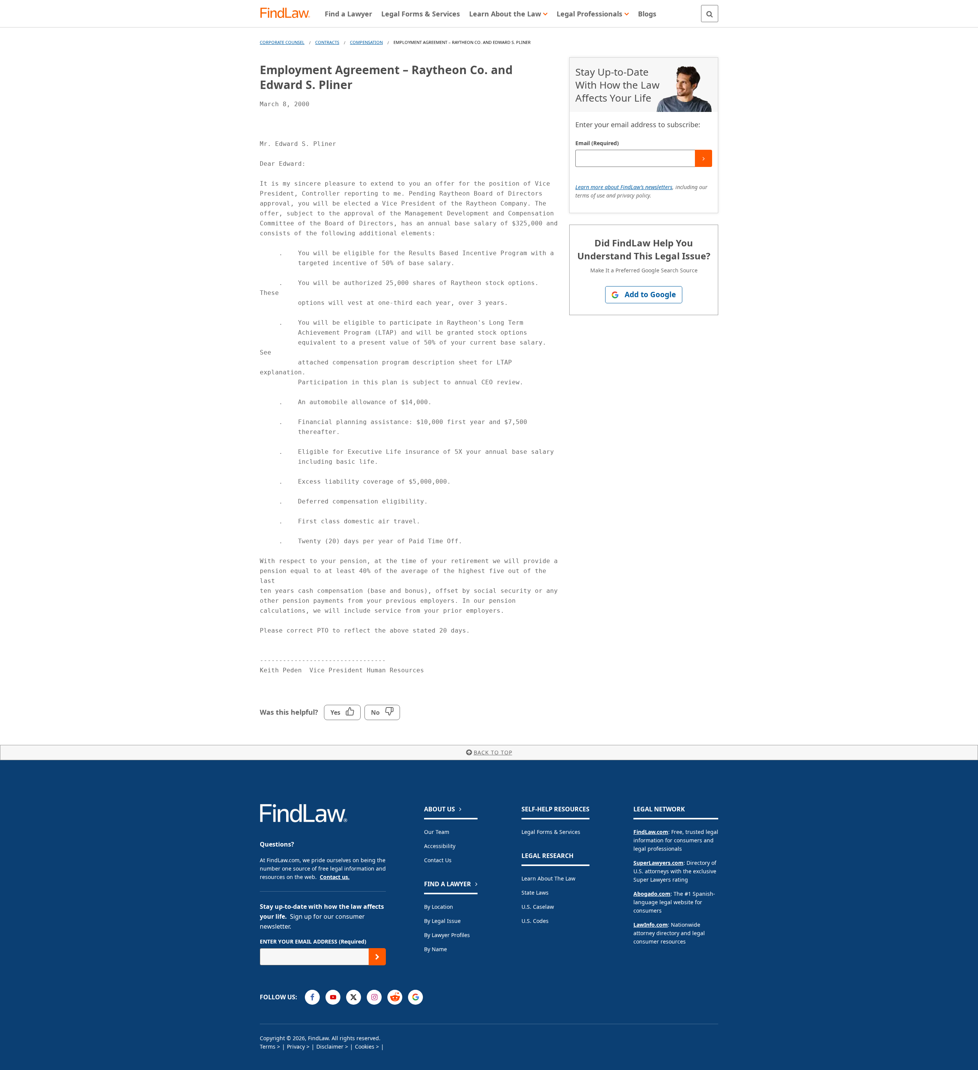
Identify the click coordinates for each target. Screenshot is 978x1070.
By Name (435, 949)
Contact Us (438, 860)
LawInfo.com (650, 924)
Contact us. (335, 877)
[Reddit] (394, 997)
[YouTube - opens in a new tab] (332, 997)
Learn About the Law (548, 878)
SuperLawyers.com (658, 862)
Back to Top (493, 752)
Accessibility (439, 846)
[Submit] (703, 158)
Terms (267, 1046)
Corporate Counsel (282, 42)
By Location (438, 906)
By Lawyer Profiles (447, 935)
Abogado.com (651, 893)
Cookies (364, 1046)
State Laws (535, 892)
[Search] (709, 13)
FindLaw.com (650, 831)
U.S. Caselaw (537, 906)
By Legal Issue (442, 920)
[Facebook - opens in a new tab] (312, 997)
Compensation (366, 42)
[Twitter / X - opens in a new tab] (353, 997)
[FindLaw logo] (288, 14)
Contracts (327, 42)
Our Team (436, 831)
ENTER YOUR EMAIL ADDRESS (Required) (313, 941)
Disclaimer (329, 1046)
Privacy (296, 1046)
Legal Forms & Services (550, 831)
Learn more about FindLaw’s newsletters (623, 187)
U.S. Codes (535, 920)
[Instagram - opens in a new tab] (374, 997)
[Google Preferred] (415, 997)
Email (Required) (597, 143)
